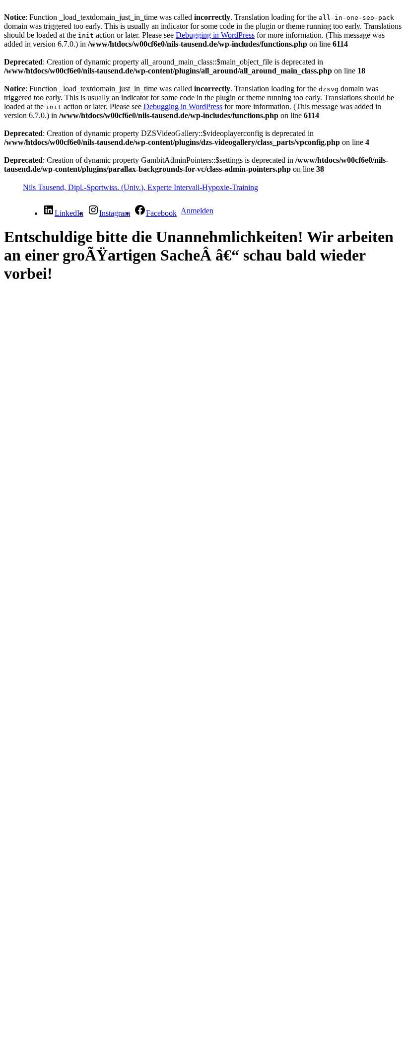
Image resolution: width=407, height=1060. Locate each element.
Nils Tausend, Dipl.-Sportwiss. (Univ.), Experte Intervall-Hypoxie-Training (140, 187)
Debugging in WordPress (215, 35)
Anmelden (197, 210)
